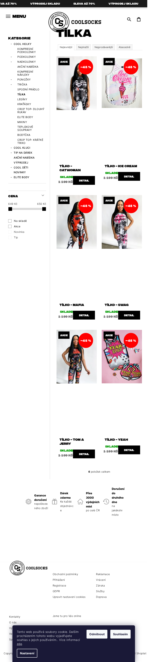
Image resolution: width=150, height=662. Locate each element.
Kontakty (14, 616)
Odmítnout (97, 634)
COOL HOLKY (22, 43)
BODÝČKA (23, 134)
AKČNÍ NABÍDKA (27, 66)
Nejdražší (83, 47)
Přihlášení (59, 579)
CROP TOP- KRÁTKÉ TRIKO (30, 141)
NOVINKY (20, 172)
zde (19, 644)
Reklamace (103, 574)
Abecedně (124, 47)
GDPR (56, 591)
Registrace (59, 585)
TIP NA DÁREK (23, 152)
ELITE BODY (25, 117)
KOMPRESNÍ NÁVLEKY (25, 73)
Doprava (101, 596)
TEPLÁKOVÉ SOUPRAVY (25, 128)
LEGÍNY (22, 99)
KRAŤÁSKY (24, 104)
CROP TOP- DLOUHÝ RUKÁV (30, 110)
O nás (13, 622)
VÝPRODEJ (21, 162)
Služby (100, 591)
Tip (16, 237)
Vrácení (101, 579)
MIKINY (22, 122)
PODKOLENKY (26, 56)
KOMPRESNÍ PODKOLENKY (26, 50)
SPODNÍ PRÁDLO (28, 89)
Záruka (100, 585)
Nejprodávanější (104, 47)
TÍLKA (21, 94)
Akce (17, 226)
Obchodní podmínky (65, 574)
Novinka (19, 231)
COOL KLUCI (22, 147)
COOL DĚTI (21, 167)
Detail (84, 180)
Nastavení (27, 653)
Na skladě (20, 220)
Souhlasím (120, 634)
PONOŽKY (24, 79)
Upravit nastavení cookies (69, 596)
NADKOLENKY (26, 61)
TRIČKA (22, 84)
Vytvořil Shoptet (136, 653)
